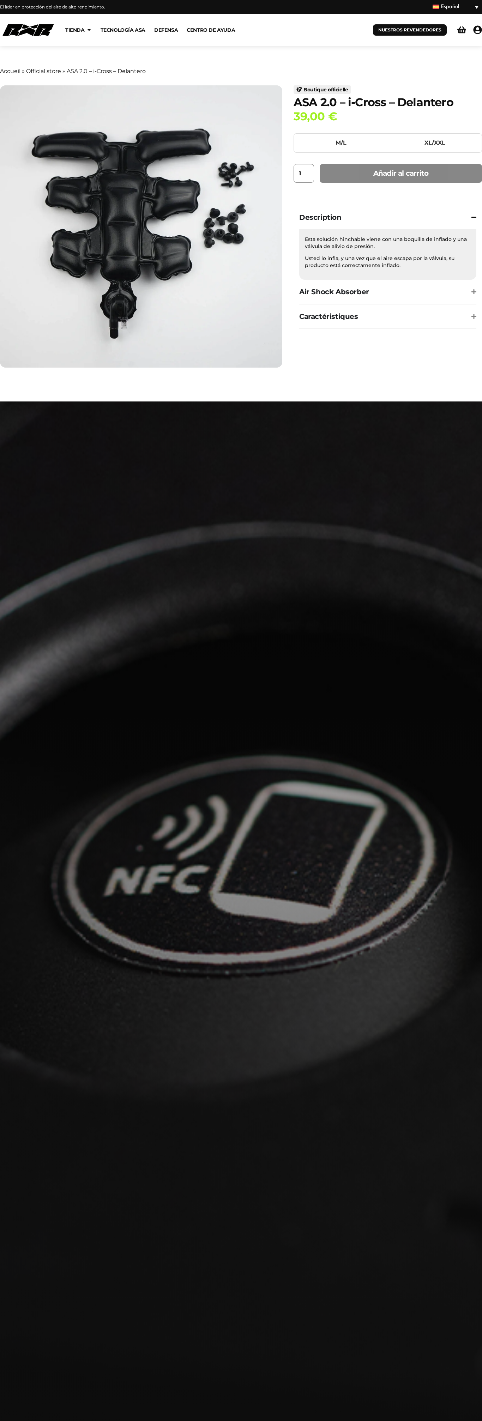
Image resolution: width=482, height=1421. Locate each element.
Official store (43, 71)
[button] (455, 7)
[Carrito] (461, 29)
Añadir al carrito (400, 173)
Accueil (10, 71)
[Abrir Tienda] (89, 29)
